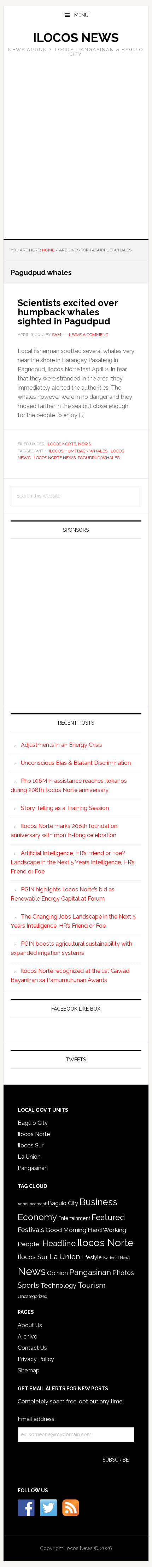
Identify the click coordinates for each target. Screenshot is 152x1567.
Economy (37, 1217)
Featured (108, 1217)
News (84, 443)
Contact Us (32, 1348)
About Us (30, 1325)
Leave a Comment (88, 334)
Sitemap (29, 1370)
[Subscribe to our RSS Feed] (70, 1507)
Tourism (92, 1285)
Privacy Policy (36, 1359)
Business (98, 1202)
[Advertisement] (76, 145)
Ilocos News (76, 37)
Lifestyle (92, 1257)
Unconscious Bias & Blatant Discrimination (76, 763)
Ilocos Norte (61, 443)
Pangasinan (33, 1168)
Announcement (32, 1204)
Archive (27, 1336)
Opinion (57, 1272)
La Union (29, 1156)
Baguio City (33, 1123)
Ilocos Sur (30, 1145)
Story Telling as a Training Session (65, 808)
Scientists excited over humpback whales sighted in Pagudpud (68, 312)
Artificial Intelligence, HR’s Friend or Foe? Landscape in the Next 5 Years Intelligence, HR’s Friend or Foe (73, 862)
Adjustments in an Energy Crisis (61, 745)
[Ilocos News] (48, 1507)
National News (116, 1258)
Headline (59, 1243)
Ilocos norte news (54, 457)
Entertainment (74, 1218)
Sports (28, 1285)
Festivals (31, 1229)
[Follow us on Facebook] (26, 1507)
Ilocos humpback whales (78, 451)
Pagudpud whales (98, 457)
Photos (123, 1272)
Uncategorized (32, 1296)
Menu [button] (81, 15)
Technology (58, 1285)
